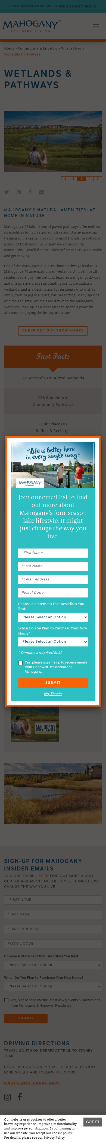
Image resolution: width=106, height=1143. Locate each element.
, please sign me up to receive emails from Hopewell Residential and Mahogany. (56, 667)
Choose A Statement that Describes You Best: (51, 606)
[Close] (100, 436)
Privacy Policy (54, 1137)
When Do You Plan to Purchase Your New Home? (52, 630)
